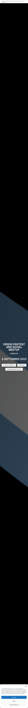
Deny (14, 701)
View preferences (14, 704)
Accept (14, 697)
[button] (26, 686)
